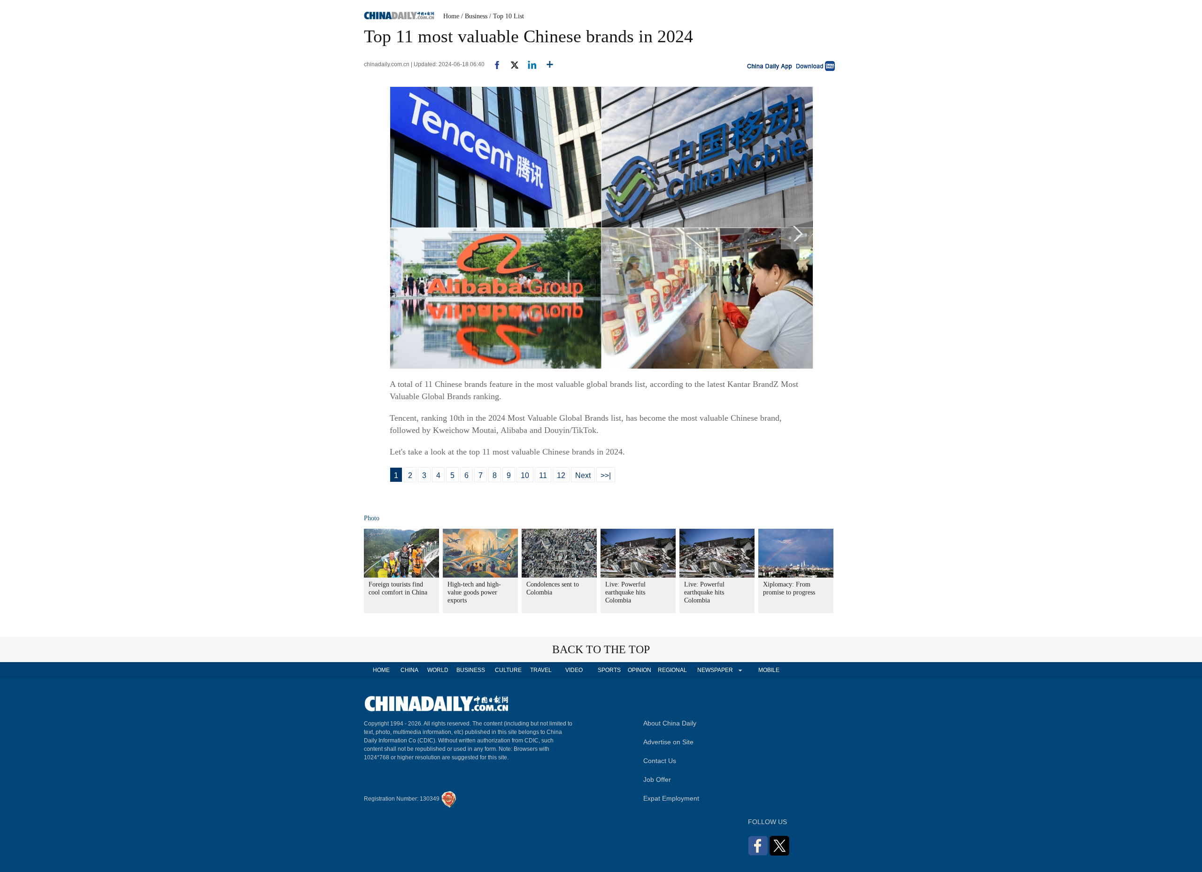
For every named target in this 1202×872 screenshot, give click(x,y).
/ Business (474, 16)
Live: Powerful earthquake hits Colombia (625, 592)
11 (543, 475)
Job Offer (657, 779)
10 (525, 475)
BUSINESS (470, 670)
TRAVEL (541, 670)
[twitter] (510, 64)
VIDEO (574, 670)
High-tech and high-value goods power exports (474, 592)
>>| (606, 475)
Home (451, 16)
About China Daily (669, 723)
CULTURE (508, 670)
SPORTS (609, 670)
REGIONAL (672, 670)
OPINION (639, 670)
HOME (381, 670)
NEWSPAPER (714, 670)
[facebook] (493, 64)
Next (583, 475)
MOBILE (768, 670)
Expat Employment (671, 798)
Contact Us (659, 760)
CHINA (409, 670)
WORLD (437, 670)
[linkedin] (528, 64)
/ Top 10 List (506, 16)
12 (561, 475)
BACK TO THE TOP (601, 649)
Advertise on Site (668, 742)
